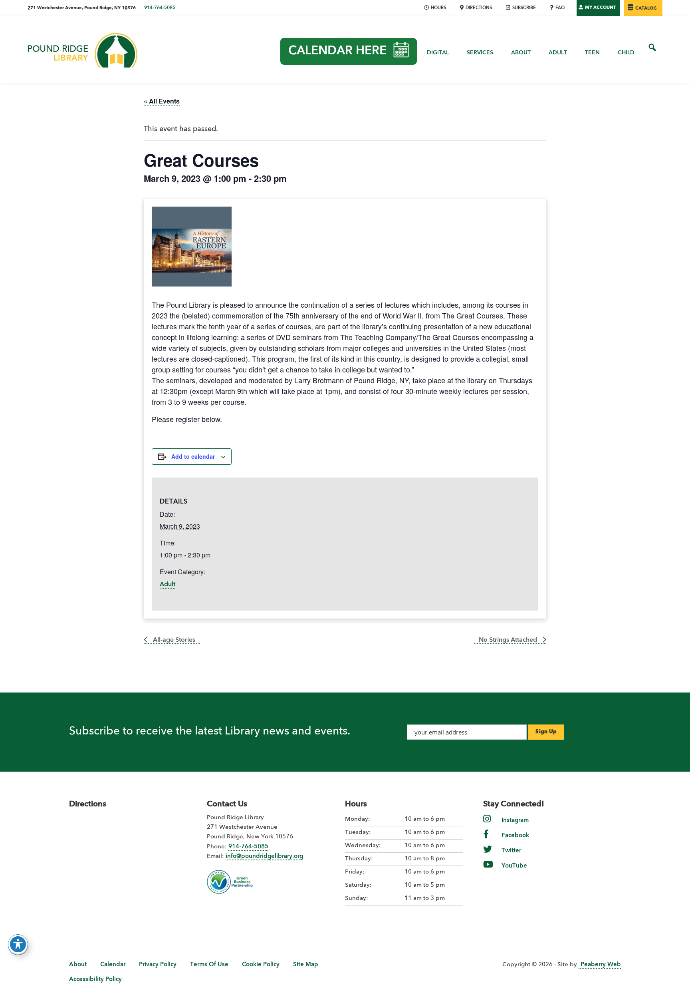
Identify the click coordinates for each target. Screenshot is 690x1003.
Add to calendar (193, 456)
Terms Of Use (209, 965)
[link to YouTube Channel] (488, 870)
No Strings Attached (509, 640)
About (78, 965)
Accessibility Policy (95, 980)
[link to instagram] (487, 825)
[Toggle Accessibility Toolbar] (18, 944)
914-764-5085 (159, 8)
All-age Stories (173, 640)
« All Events (162, 100)
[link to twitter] (487, 855)
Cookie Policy (261, 965)
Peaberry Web (601, 965)
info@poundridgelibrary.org (264, 857)
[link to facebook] (486, 840)
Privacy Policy (157, 965)
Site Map (305, 965)
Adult (167, 584)
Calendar (112, 965)
